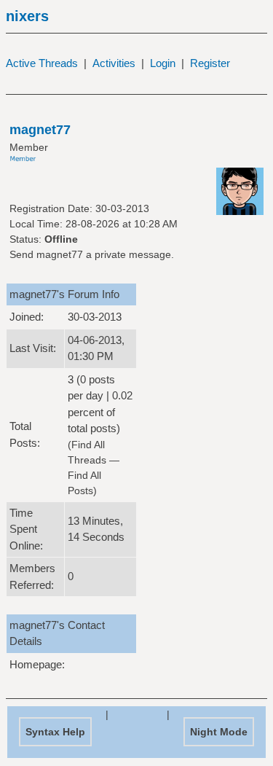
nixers (27, 16)
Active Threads (42, 63)
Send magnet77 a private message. (91, 254)
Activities (113, 63)
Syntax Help (55, 732)
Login (162, 63)
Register (210, 63)
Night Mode (219, 732)
